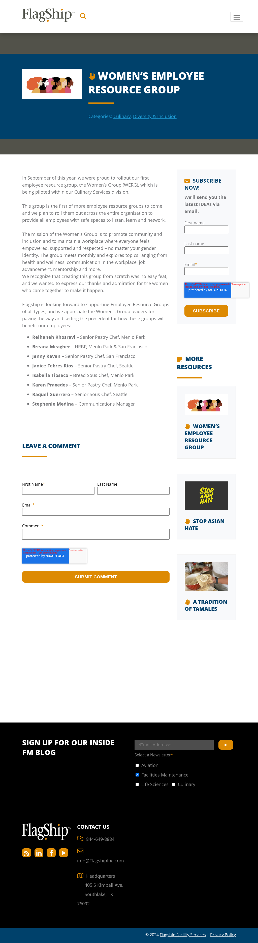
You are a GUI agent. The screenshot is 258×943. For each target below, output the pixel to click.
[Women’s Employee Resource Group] (206, 408)
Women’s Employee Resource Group (202, 437)
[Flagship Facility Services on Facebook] (51, 852)
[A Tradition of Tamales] (206, 580)
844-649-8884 (100, 839)
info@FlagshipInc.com (100, 860)
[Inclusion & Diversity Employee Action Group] (92, 75)
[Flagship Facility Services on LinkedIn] (39, 852)
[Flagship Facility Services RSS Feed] (26, 852)
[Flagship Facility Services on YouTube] (63, 852)
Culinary (122, 116)
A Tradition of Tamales (206, 605)
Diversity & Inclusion (155, 116)
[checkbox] (146, 765)
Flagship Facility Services (183, 934)
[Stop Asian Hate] (206, 499)
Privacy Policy (223, 934)
